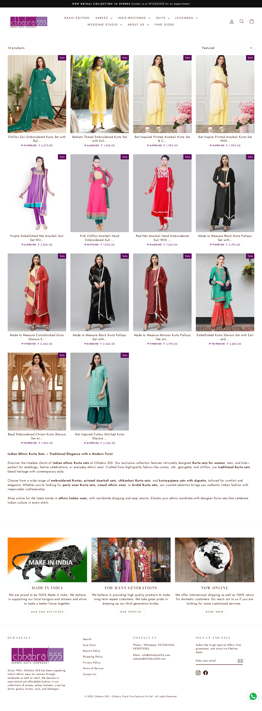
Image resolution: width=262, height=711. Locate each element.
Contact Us (89, 674)
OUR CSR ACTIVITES (47, 612)
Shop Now (215, 612)
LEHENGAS (184, 18)
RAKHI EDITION (77, 18)
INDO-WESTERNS (132, 18)
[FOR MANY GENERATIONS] (131, 560)
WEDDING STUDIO (103, 24)
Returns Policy (91, 651)
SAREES (103, 18)
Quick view (37, 129)
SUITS (161, 18)
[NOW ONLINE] (214, 560)
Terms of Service (93, 668)
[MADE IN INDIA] (47, 560)
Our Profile (131, 612)
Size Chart (89, 645)
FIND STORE (165, 24)
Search (87, 639)
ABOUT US (137, 24)
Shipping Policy (93, 656)
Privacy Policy (91, 662)
